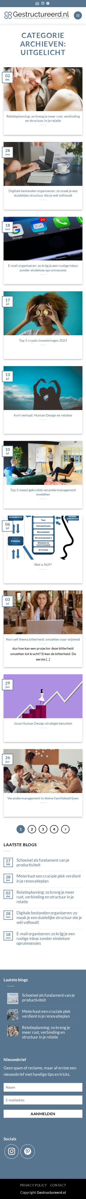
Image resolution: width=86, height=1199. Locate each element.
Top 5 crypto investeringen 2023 (43, 340)
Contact (58, 1185)
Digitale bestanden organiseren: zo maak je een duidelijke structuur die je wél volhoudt (43, 193)
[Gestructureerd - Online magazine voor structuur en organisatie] (37, 15)
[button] (37, 3)
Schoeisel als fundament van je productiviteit (42, 862)
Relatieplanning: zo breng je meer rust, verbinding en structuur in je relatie (43, 118)
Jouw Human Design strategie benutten (43, 723)
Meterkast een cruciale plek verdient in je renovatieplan (48, 878)
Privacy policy (33, 1185)
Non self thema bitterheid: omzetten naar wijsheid (43, 639)
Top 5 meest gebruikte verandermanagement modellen (43, 492)
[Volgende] (65, 829)
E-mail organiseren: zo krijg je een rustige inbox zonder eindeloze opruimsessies (43, 268)
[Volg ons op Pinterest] (47, 3)
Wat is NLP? (43, 564)
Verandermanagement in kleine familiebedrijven (43, 798)
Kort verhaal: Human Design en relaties (43, 415)
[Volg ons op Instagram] (42, 3)
